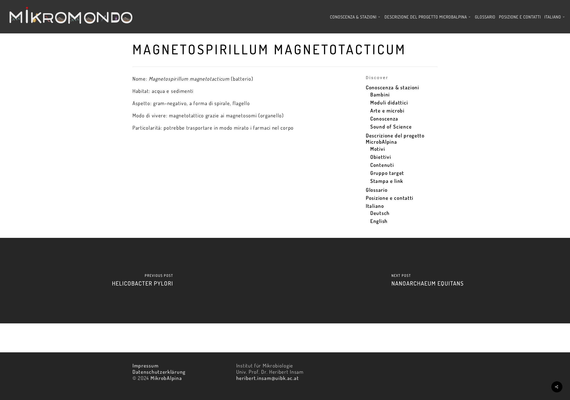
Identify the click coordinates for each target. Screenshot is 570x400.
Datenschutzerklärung (159, 371)
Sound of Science (391, 126)
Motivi (377, 149)
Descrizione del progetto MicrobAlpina (395, 138)
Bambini (380, 94)
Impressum (145, 365)
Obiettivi (380, 157)
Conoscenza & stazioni (392, 87)
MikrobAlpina (166, 378)
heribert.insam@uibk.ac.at (267, 378)
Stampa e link (386, 181)
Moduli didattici (389, 102)
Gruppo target (387, 173)
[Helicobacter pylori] (142, 280)
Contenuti (382, 165)
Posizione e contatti (389, 198)
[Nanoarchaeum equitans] (427, 280)
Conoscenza (384, 118)
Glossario (376, 190)
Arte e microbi (387, 110)
